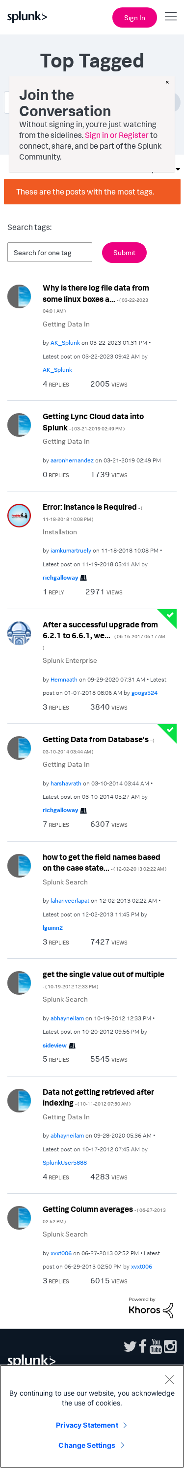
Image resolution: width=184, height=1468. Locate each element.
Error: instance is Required (92, 512)
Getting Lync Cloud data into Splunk (93, 421)
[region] (92, 1416)
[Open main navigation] (171, 16)
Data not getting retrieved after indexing (98, 1097)
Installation (60, 531)
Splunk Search (65, 882)
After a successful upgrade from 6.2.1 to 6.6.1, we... (104, 635)
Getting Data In (66, 324)
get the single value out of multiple (103, 979)
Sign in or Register (117, 135)
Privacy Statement (87, 1425)
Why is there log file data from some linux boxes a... (96, 298)
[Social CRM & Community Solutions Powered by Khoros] (151, 1307)
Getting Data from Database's (98, 744)
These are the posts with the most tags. (85, 191)
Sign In (134, 17)
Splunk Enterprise (70, 660)
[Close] (169, 1379)
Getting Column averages (104, 1214)
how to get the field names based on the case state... (104, 862)
